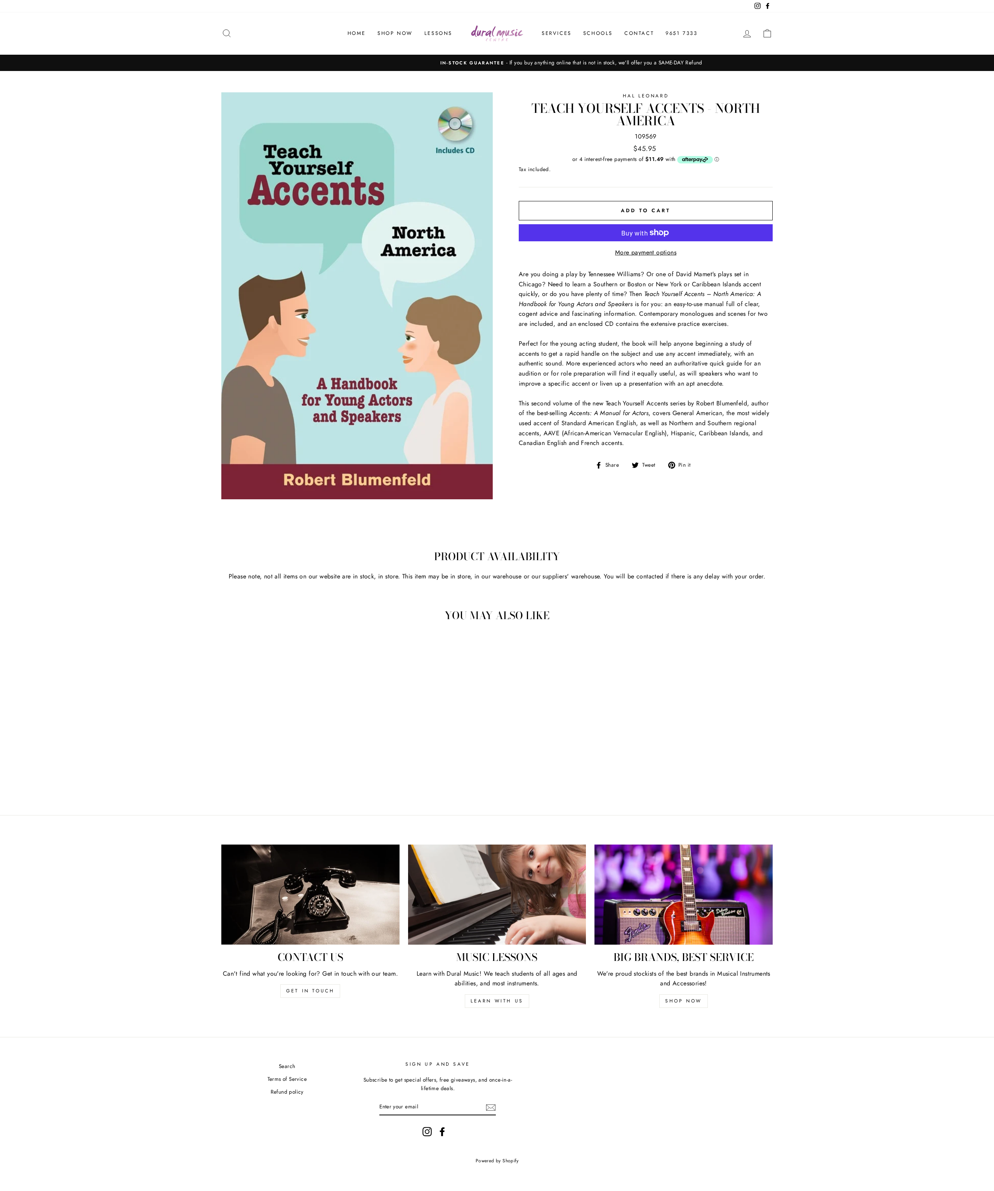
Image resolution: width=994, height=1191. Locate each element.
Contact (639, 33)
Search (287, 1066)
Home (357, 33)
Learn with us (497, 1000)
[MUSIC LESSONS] (497, 895)
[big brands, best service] (683, 895)
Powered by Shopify (497, 1160)
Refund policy (287, 1092)
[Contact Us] (310, 895)
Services (557, 33)
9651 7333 (681, 33)
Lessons (438, 33)
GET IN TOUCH (310, 990)
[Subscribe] (491, 1107)
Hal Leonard (646, 95)
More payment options (645, 252)
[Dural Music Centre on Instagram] (427, 1131)
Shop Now (395, 33)
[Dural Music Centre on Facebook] (442, 1131)
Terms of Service (287, 1079)
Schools (598, 33)
